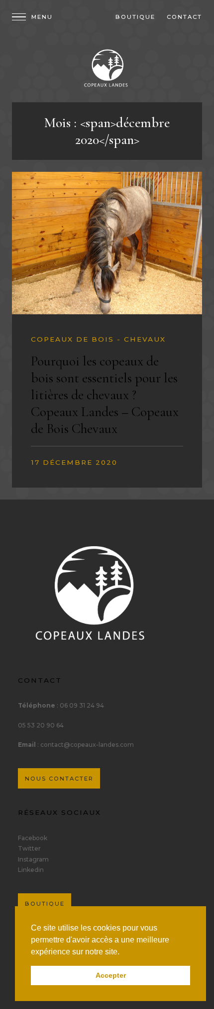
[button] (122, 952)
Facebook (32, 838)
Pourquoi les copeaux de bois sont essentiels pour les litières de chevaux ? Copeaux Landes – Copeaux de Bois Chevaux (105, 395)
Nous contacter (59, 778)
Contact (184, 16)
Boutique (135, 16)
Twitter (29, 848)
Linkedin (31, 869)
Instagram (33, 859)
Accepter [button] (111, 975)
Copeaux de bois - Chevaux (98, 339)
